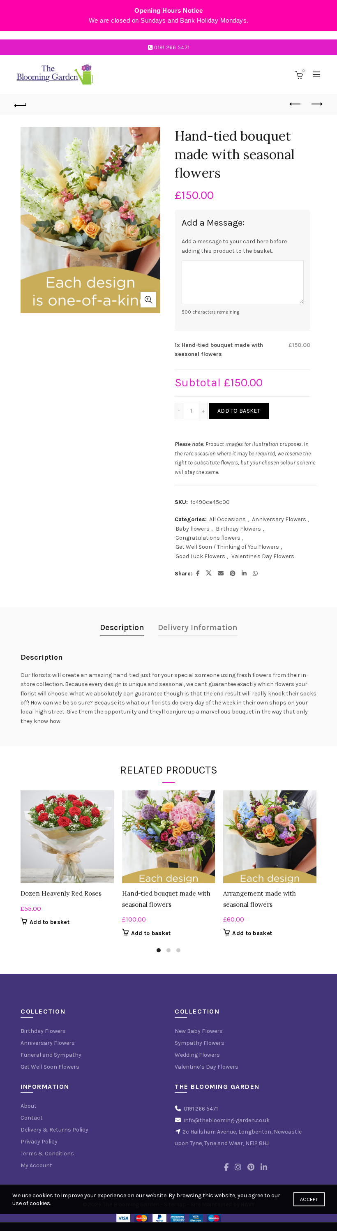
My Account (36, 1165)
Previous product (296, 104)
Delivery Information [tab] (198, 627)
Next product (316, 104)
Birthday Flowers (238, 528)
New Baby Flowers (199, 1031)
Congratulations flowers (207, 537)
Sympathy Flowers (199, 1042)
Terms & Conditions (47, 1153)
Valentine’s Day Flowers (206, 1066)
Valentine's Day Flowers (262, 556)
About (29, 1105)
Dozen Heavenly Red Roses (61, 893)
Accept (309, 1199)
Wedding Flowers (197, 1054)
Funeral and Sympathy (51, 1054)
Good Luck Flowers (200, 556)
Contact (32, 1117)
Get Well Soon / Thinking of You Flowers (227, 546)
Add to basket (238, 410)
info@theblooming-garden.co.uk (227, 1120)
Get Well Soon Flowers (50, 1066)
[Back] (21, 104)
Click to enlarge (148, 299)
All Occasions (227, 519)
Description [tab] (122, 627)
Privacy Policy (39, 1141)
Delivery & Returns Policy (54, 1129)
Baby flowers (192, 528)
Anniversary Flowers (279, 519)
